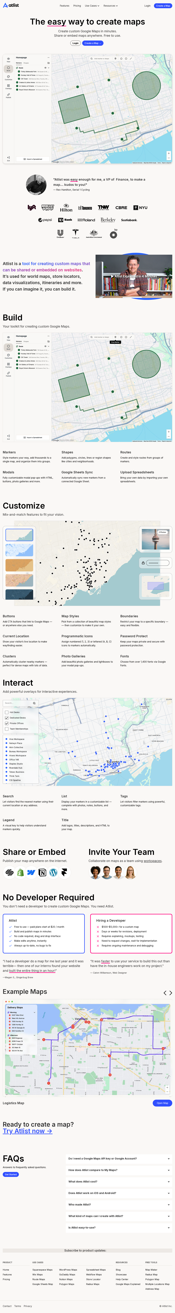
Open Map (162, 1103)
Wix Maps (37, 1274)
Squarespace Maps (42, 1269)
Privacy (28, 1306)
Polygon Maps (66, 1284)
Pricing (77, 5)
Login (148, 5)
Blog (118, 1269)
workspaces (153, 861)
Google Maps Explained (128, 1284)
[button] (92, 6)
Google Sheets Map (42, 1284)
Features (64, 5)
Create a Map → (92, 43)
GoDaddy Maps (67, 1274)
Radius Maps (92, 1284)
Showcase (121, 1274)
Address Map (152, 1289)
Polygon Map (152, 1279)
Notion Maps (66, 1279)
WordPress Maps (68, 1269)
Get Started (11, 1174)
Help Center (122, 1279)
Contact (7, 1306)
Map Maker (151, 1269)
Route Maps (38, 1279)
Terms (17, 1306)
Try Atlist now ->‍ (27, 1131)
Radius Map (151, 1274)
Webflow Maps (94, 1274)
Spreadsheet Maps (96, 1269)
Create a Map (163, 5)
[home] (11, 5)
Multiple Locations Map (157, 1284)
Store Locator (93, 1279)
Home (6, 1269)
